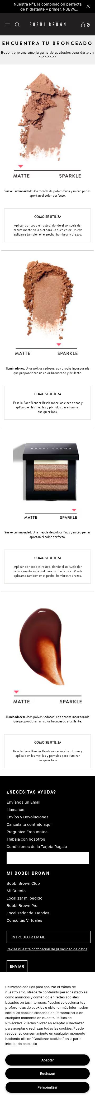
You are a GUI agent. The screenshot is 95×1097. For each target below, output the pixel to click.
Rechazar (47, 1073)
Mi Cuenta (16, 891)
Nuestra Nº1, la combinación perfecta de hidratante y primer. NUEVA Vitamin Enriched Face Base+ (48, 9)
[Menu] (7, 24)
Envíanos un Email (23, 802)
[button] (7, 24)
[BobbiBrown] (47, 24)
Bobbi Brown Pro (22, 905)
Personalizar (47, 1087)
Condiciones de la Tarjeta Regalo (37, 847)
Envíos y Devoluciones (28, 817)
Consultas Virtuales (24, 920)
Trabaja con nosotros (26, 839)
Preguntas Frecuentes (27, 832)
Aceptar (47, 1060)
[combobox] (48, 858)
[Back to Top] (85, 829)
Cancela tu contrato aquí (29, 824)
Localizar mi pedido (24, 898)
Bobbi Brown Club (23, 883)
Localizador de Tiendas (28, 913)
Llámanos (15, 810)
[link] (85, 24)
